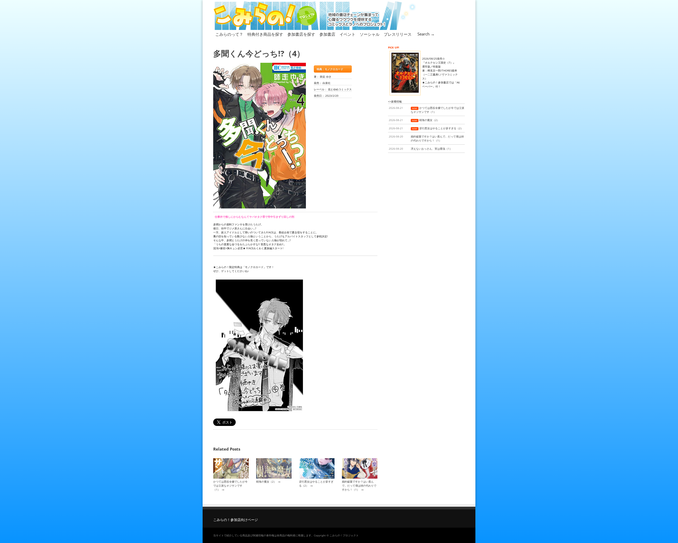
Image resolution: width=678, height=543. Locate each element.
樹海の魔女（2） (266, 481)
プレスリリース (398, 34)
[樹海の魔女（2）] (274, 477)
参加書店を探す (301, 34)
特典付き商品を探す (265, 34)
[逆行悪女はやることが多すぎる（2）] (316, 477)
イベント (347, 34)
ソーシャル (370, 34)
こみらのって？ (229, 34)
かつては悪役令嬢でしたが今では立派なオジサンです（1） (230, 486)
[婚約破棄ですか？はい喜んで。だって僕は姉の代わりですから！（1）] (359, 477)
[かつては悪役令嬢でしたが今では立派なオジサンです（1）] (231, 477)
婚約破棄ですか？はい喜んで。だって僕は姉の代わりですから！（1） (359, 486)
